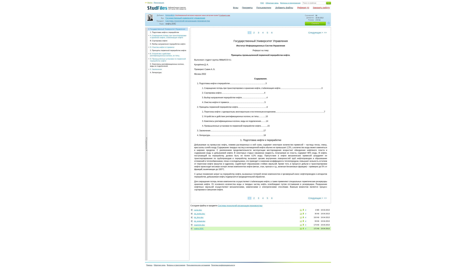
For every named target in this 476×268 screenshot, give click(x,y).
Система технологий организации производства (187, 21)
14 (301, 214)
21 (301, 210)
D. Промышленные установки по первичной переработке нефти (168, 60)
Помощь (149, 265)
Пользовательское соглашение (198, 265)
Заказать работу (321, 7)
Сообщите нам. (224, 15)
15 (301, 225)
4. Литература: (156, 72)
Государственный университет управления (185, 18)
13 (301, 217)
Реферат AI (303, 7)
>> (325, 32)
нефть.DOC (199, 229)
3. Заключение (156, 69)
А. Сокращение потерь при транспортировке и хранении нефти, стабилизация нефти (168, 36)
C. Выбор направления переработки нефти (167, 44)
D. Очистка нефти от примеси (162, 47)
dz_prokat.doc (199, 221)
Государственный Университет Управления (167, 29)
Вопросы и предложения (290, 3)
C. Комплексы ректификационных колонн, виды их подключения (167, 65)
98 (301, 229)
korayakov (170, 15)
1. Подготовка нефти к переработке (164, 32)
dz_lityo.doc (198, 217)
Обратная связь (272, 3)
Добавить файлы (284, 7)
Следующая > (315, 32)
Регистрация (159, 3)
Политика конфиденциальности (223, 265)
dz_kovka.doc (199, 214)
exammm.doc (199, 225)
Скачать (315, 23)
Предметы (247, 7)
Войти (150, 3)
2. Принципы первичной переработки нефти (168, 50)
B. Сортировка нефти (158, 41)
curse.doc (198, 210)
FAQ (262, 3)
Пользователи (263, 7)
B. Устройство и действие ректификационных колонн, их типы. (165, 55)
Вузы (235, 7)
